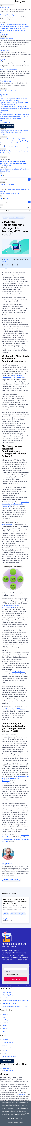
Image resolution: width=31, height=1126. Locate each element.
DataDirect (17, 99)
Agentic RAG (13, 24)
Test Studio (3, 116)
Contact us (7, 1061)
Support (3, 128)
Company (3, 157)
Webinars (25, 139)
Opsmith (13, 31)
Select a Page (5, 210)
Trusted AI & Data (5, 91)
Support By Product (6, 131)
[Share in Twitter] (8, 265)
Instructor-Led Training (7, 147)
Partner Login (25, 151)
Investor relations (7, 1048)
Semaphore (10, 99)
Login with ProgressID (7, 184)
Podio (8, 105)
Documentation (9, 141)
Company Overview (6, 161)
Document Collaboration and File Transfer (15, 1006)
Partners (3, 149)
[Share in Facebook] (3, 265)
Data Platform (4, 24)
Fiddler (26, 114)
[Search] (1, 173)
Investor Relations (5, 169)
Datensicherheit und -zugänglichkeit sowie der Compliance (15, 779)
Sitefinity (14, 103)
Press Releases (16, 169)
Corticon (24, 99)
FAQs (17, 143)
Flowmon (10, 109)
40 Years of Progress (9, 1056)
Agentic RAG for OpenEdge (14, 26)
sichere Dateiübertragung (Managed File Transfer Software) (15, 839)
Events (2, 143)
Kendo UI (25, 103)
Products (3, 89)
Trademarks (21, 1094)
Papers (20, 139)
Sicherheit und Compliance (16, 217)
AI (1, 5)
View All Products (7, 125)
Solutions (3, 36)
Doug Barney (7, 864)
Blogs (27, 141)
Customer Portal (18, 131)
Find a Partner (4, 151)
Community (17, 133)
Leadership (16, 161)
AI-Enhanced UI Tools (6, 114)
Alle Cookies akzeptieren (15, 1118)
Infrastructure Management (8, 69)
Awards (4, 1045)
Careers (2, 171)
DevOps (2, 107)
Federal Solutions (5, 81)
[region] (15, 1113)
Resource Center (12, 139)
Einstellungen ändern (15, 1123)
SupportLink (11, 189)
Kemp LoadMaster (19, 109)
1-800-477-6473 (5, 193)
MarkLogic (3, 99)
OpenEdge (16, 101)
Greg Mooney (7, 919)
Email (5, 967)
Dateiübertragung (7, 525)
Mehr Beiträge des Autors (10, 879)
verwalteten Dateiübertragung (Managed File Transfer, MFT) (15, 504)
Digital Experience (5, 60)
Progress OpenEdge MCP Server (10, 30)
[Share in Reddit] (17, 265)
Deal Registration (5, 154)
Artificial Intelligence (6, 38)
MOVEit (12, 105)
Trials (4, 1017)
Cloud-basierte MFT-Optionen (15, 709)
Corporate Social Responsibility (18, 163)
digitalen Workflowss (18, 672)
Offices (7, 171)
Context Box (7, 28)
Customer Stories (10, 143)
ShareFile (3, 105)
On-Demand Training (21, 147)
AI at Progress (4, 7)
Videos (2, 141)
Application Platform (6, 101)
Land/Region (7, 972)
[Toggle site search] (1, 196)
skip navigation (7, 2)
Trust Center (25, 169)
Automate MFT (10, 119)
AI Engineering (4, 34)
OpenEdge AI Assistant (18, 28)
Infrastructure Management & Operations (15, 1000)
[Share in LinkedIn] (12, 265)
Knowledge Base (20, 141)
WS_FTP (7, 122)
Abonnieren (15, 979)
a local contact (9, 1070)
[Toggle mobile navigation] (1, 205)
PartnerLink (19, 189)
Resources (3, 137)
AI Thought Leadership (7, 15)
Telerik (19, 103)
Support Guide (9, 133)
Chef (6, 107)
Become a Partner (14, 151)
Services (2, 135)
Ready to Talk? (15, 193)
